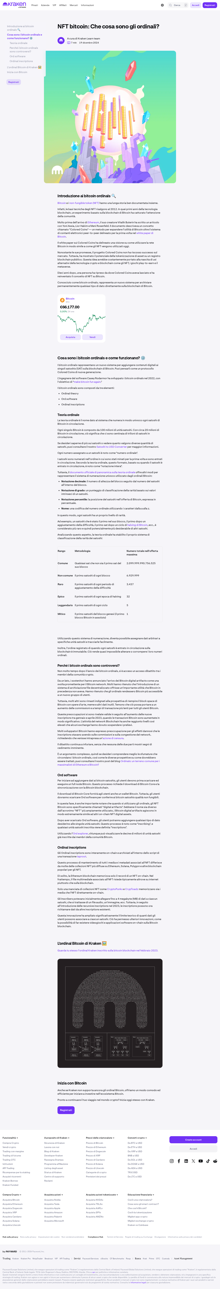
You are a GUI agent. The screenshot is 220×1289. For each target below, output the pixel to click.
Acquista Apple (52, 1208)
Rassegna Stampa (53, 1159)
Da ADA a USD (135, 1168)
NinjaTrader (38, 1258)
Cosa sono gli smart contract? (143, 1204)
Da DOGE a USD (136, 1164)
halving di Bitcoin (137, 525)
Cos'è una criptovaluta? (140, 1199)
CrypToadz (131, 889)
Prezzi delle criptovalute (100, 1137)
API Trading (8, 1168)
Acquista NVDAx (94, 1199)
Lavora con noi (51, 1147)
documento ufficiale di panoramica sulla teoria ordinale (102, 472)
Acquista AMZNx (95, 1216)
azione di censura (113, 738)
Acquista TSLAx (94, 1204)
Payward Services (90, 1258)
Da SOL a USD (135, 1159)
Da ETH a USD (135, 1147)
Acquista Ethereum (13, 1204)
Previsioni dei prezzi (96, 1176)
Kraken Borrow (10, 1180)
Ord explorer (80, 833)
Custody (166, 1258)
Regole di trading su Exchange (139, 1237)
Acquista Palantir (53, 1216)
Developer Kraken (53, 1155)
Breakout (49, 1258)
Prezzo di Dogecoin (96, 1151)
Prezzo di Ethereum (96, 1147)
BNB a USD (133, 1155)
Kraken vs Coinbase (138, 1225)
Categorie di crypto (96, 1172)
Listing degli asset (53, 1168)
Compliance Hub (95, 1237)
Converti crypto (137, 1137)
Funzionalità (10, 1137)
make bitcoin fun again (87, 382)
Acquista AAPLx (94, 1208)
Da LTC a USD (135, 1176)
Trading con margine (13, 1151)
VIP (56, 1258)
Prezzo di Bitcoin (94, 1143)
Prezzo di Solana (94, 1164)
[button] (34, 5)
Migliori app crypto (137, 1216)
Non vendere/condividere (73, 1237)
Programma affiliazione (56, 1164)
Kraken (15, 1258)
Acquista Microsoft (54, 1220)
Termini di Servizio (115, 1237)
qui (93, 1272)
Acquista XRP (10, 1212)
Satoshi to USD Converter (111, 446)
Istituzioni (8, 1164)
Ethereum (93, 222)
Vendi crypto (9, 1147)
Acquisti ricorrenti (12, 1176)
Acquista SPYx (93, 1212)
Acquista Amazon (53, 1212)
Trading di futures (12, 1155)
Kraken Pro (26, 1258)
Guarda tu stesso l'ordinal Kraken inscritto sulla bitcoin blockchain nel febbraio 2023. (107, 950)
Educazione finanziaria (141, 1194)
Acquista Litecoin (12, 1225)
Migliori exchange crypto (141, 1220)
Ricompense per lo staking (16, 1172)
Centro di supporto (54, 1176)
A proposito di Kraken (56, 1137)
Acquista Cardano (12, 1216)
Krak (145, 1258)
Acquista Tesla (51, 1204)
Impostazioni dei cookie (49, 1237)
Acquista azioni (53, 1194)
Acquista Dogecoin (12, 1208)
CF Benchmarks (117, 1258)
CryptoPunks (115, 889)
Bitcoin (61, 203)
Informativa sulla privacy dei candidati (185, 1237)
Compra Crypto (11, 1143)
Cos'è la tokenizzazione (140, 1212)
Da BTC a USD (135, 1143)
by (10, 1251)
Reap (128, 1258)
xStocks (104, 1258)
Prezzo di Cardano (95, 1159)
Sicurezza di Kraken (54, 1143)
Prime (151, 1258)
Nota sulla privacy (28, 1237)
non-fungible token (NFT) (84, 203)
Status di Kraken (53, 1172)
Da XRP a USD (135, 1151)
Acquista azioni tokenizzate (102, 1194)
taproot (81, 856)
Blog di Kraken (51, 1151)
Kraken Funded (10, 1185)
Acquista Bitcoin (11, 1199)
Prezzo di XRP (93, 1155)
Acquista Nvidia (52, 1199)
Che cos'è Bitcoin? (137, 1208)
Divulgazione (160, 1237)
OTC (158, 1258)
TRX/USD (133, 1172)
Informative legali (138, 1282)
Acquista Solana (11, 1220)
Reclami (48, 1180)
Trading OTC (9, 1159)
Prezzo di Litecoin (95, 1168)
